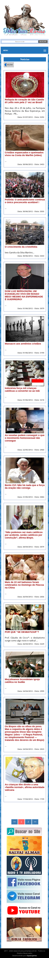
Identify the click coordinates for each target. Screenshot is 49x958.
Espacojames (32, 955)
